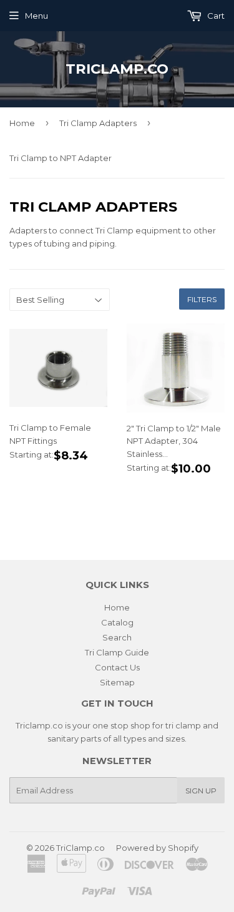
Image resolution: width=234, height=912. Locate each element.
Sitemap (117, 682)
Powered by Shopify (157, 848)
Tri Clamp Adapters (98, 123)
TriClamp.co (117, 68)
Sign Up (201, 790)
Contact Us (117, 667)
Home (22, 123)
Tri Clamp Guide (117, 652)
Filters (202, 299)
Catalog (117, 622)
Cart (215, 16)
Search (117, 637)
